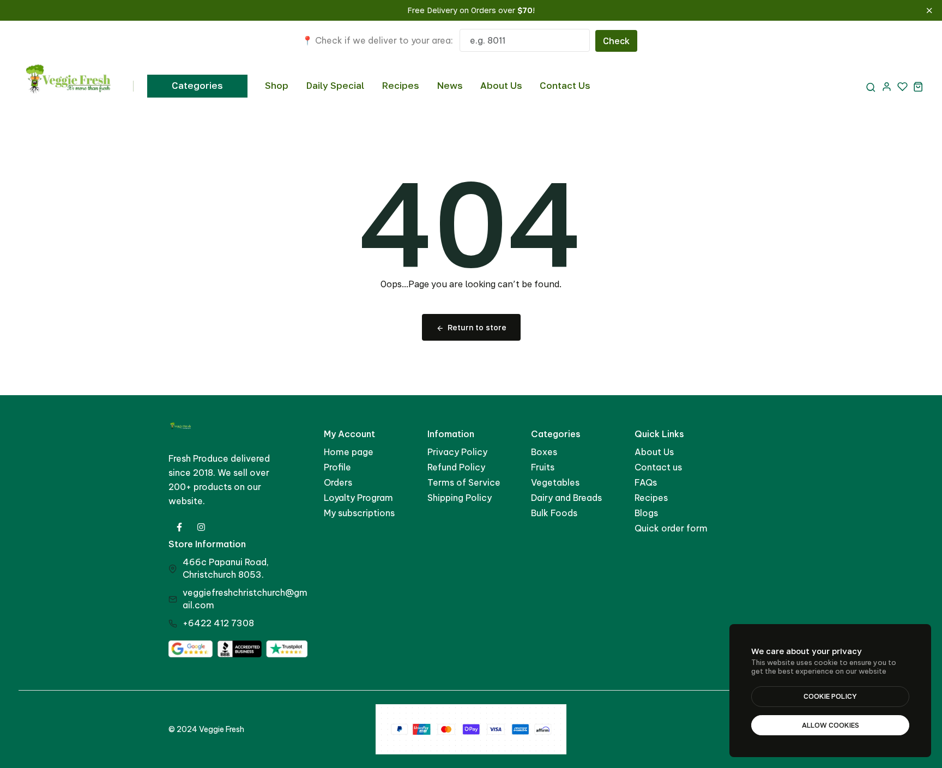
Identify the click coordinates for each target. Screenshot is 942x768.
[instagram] (201, 527)
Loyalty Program (358, 497)
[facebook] (179, 527)
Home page (348, 451)
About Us (501, 85)
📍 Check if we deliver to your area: (377, 40)
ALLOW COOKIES (830, 725)
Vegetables (555, 482)
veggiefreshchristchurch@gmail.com (245, 598)
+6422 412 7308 (218, 623)
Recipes (400, 85)
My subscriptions (359, 512)
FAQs (646, 482)
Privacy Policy (457, 451)
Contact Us (565, 85)
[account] (886, 86)
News (450, 85)
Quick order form (671, 528)
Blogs (646, 512)
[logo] (69, 86)
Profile (337, 467)
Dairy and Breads (566, 497)
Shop (276, 85)
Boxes (544, 451)
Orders (338, 482)
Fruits (542, 467)
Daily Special (335, 85)
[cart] (918, 86)
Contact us (658, 467)
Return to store (477, 327)
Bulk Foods (554, 512)
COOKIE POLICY (830, 696)
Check (616, 40)
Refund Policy (456, 467)
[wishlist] (902, 86)
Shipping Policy (459, 497)
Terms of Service (463, 482)
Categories (197, 85)
